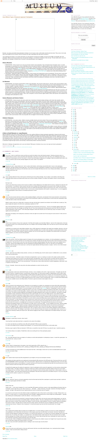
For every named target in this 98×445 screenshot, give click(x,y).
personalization (86, 95)
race (56, 106)
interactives (86, 89)
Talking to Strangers (89, 99)
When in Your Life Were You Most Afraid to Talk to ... (83, 154)
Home (35, 436)
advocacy (80, 78)
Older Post (65, 436)
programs (88, 97)
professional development (78, 97)
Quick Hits (73, 98)
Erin (6, 195)
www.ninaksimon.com (91, 20)
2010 (74, 130)
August (75, 138)
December (76, 131)
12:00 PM (8, 340)
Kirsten (7, 153)
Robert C (7, 270)
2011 (74, 128)
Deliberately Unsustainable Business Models (79, 60)
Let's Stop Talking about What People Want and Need (81, 65)
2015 (74, 121)
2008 (74, 167)
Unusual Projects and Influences (82, 102)
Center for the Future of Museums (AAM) (79, 248)
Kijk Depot (44, 288)
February (75, 149)
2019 (74, 114)
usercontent (86, 102)
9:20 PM (7, 382)
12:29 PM (8, 431)
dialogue (34, 88)
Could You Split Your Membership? (80, 156)
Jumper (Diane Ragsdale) (76, 249)
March (75, 147)
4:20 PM (7, 374)
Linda (7, 175)
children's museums (90, 84)
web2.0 (76, 104)
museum (90, 91)
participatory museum (77, 95)
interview (73, 91)
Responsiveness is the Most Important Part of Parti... (83, 150)
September (76, 137)
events (24, 107)
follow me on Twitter (91, 176)
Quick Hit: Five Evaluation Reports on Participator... (83, 159)
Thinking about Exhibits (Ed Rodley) (78, 250)
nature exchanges (35, 104)
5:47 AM (7, 216)
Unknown (7, 426)
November (76, 133)
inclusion (89, 88)
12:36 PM (8, 172)
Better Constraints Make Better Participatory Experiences (82, 52)
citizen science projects (25, 104)
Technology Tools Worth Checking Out (82, 101)
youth (81, 104)
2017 (74, 118)
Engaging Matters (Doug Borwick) (77, 241)
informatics (93, 88)
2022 (74, 109)
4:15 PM (7, 192)
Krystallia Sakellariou (10, 316)
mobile (88, 91)
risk (87, 98)
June (75, 142)
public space (92, 97)
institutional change (79, 89)
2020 (74, 113)
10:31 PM (8, 405)
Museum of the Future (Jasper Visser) (78, 245)
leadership (76, 91)
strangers (83, 99)
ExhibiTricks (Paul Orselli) (76, 244)
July (75, 140)
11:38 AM (8, 423)
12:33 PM (8, 161)
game (81, 88)
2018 (74, 116)
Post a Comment (6, 434)
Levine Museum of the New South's (39, 70)
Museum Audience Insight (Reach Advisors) (79, 246)
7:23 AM (7, 280)
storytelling (79, 99)
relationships (78, 98)
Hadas (7, 283)
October (75, 135)
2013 (74, 125)
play (90, 95)
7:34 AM (7, 234)
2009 (74, 165)
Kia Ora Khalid (25, 123)
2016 (74, 120)
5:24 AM (7, 332)
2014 (74, 123)
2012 (74, 127)
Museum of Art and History (78, 92)
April (75, 145)
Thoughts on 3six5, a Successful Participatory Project (83, 152)
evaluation (89, 87)
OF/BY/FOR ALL (85, 18)
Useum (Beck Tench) (75, 242)
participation (92, 94)
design (78, 87)
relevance (81, 98)
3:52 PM (7, 313)
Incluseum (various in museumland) (78, 239)
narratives (61, 121)
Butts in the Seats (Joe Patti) (77, 240)
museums (87, 92)
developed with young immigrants (45, 123)
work (79, 104)
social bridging (90, 98)
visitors (73, 104)
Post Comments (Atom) (12, 438)
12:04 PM (8, 247)
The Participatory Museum (84, 19)
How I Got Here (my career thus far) (78, 55)
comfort (72, 85)
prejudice (27, 124)
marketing (80, 91)
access (77, 78)
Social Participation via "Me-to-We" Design (79, 54)
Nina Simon (8, 219)
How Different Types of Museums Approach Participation (18, 17)
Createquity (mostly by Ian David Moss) (79, 237)
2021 (74, 111)
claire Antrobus (8, 250)
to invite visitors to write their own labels (31, 87)
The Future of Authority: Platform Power (79, 51)
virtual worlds (91, 102)
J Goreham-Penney (9, 164)
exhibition (73, 88)
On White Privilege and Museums (77, 70)
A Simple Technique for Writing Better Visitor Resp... (83, 161)
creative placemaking (88, 85)
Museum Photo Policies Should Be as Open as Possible (82, 71)
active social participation (42, 88)
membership (85, 91)
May (75, 144)
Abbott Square (73, 78)
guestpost (85, 88)
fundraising (78, 88)
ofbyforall (84, 94)
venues (28, 107)
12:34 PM (8, 352)
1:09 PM (7, 179)
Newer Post (5, 436)
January (75, 163)
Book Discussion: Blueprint (86, 78)
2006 (74, 170)
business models (83, 84)
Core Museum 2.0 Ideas (79, 85)
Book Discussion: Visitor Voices (78, 82)
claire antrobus (8, 335)
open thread (88, 94)
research (84, 98)
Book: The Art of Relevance (88, 82)
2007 (74, 169)
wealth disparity (60, 106)
